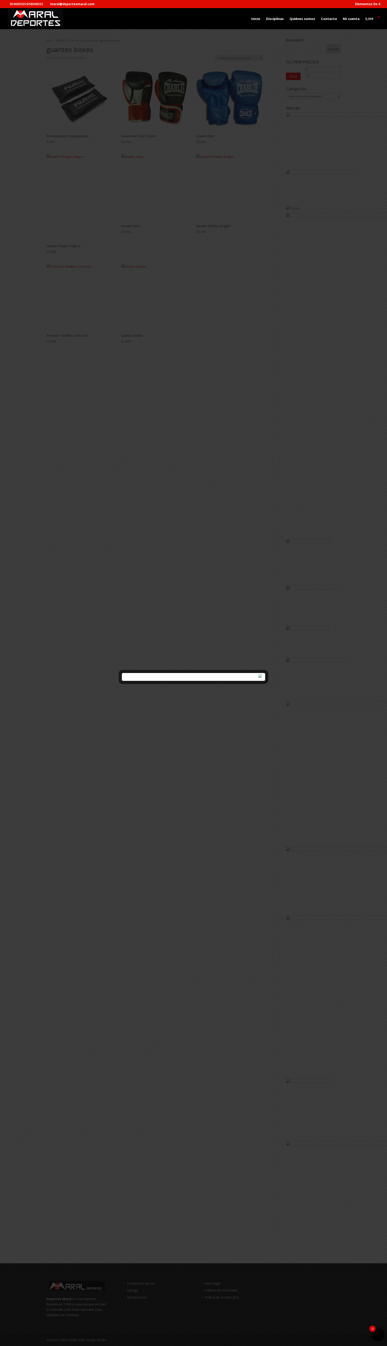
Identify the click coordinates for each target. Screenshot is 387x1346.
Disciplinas (275, 19)
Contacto (329, 19)
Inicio (255, 19)
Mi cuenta (351, 19)
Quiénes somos (302, 19)
